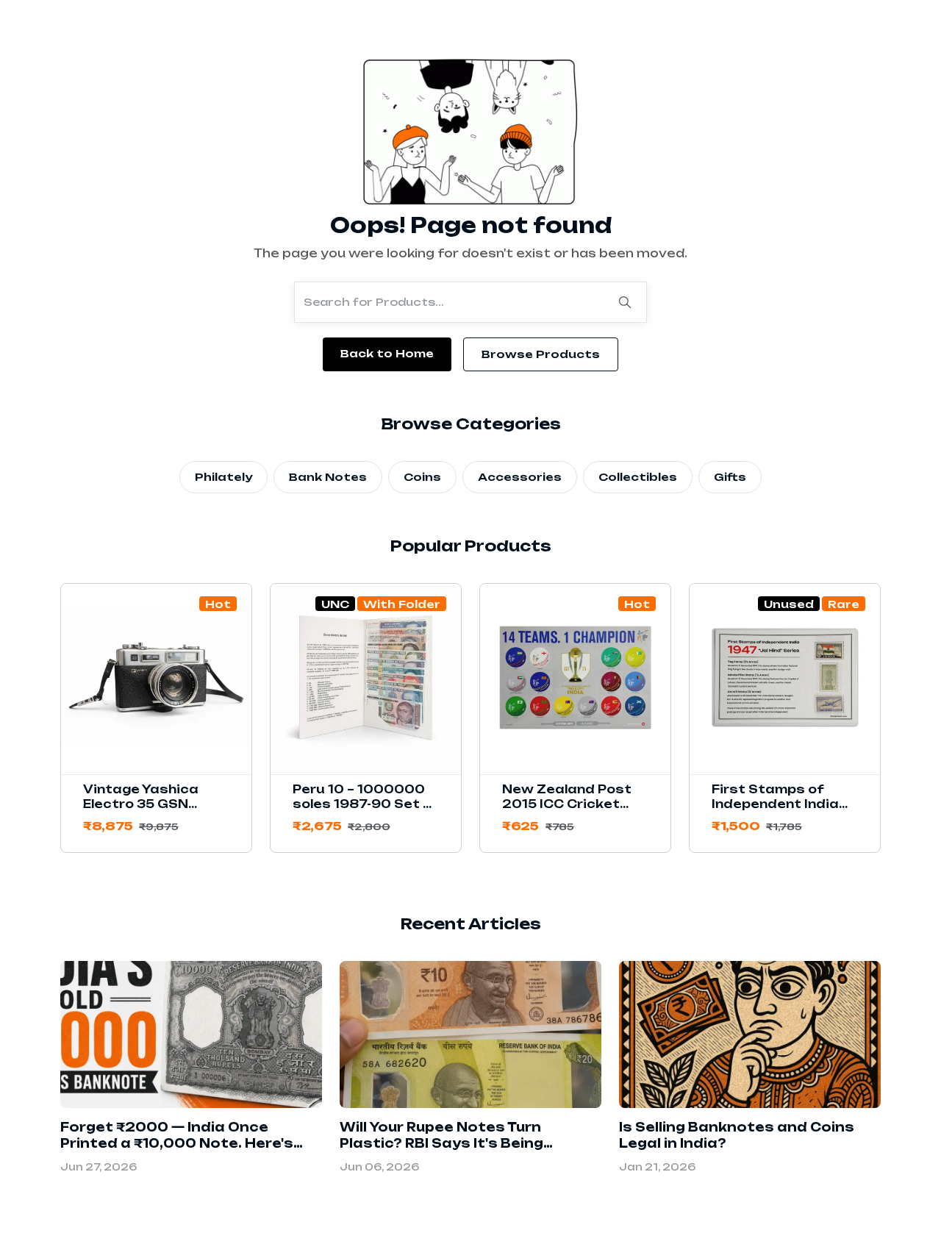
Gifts (730, 477)
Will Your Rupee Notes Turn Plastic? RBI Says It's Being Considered (441, 1144)
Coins (422, 477)
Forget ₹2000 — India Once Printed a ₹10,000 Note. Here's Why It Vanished (176, 1144)
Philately (223, 477)
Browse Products (541, 354)
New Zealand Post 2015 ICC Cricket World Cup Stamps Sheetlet (568, 811)
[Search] (625, 302)
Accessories (520, 477)
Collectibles (637, 477)
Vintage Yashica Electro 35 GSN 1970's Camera (140, 804)
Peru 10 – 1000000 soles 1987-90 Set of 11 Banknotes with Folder (366, 811)
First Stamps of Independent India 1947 (775, 804)
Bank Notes (328, 477)
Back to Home (387, 353)
